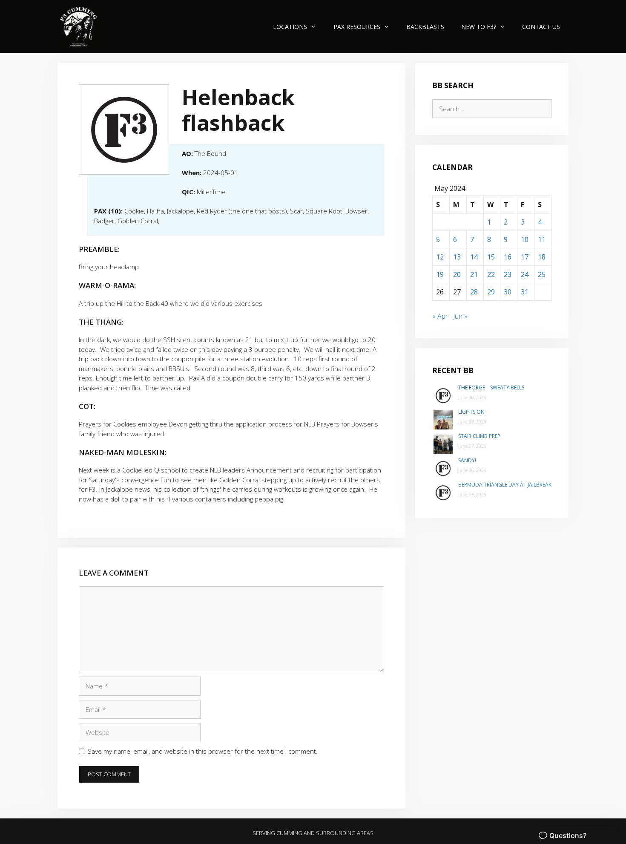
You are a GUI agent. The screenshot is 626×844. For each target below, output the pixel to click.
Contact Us (541, 27)
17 (524, 257)
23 (507, 274)
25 (542, 274)
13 (457, 257)
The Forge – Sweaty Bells (491, 387)
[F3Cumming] (79, 26)
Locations (290, 27)
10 (524, 239)
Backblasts (425, 27)
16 (507, 257)
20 (457, 274)
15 (491, 257)
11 (542, 239)
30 (507, 292)
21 (474, 274)
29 (491, 292)
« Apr (440, 316)
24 (524, 274)
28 (474, 292)
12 (440, 257)
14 (474, 257)
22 (491, 274)
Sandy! (467, 460)
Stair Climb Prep (479, 436)
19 (440, 274)
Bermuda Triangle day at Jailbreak (504, 484)
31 (524, 292)
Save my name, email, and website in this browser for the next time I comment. (203, 751)
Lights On (471, 411)
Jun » (460, 316)
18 (542, 257)
